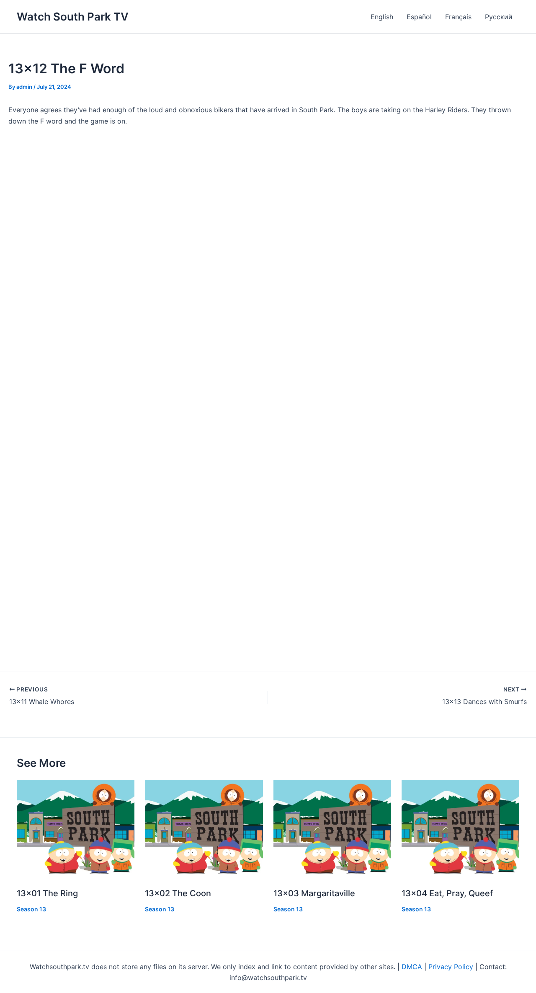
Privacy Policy (450, 966)
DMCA (412, 966)
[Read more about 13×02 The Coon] (204, 829)
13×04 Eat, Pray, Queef (447, 893)
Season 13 (31, 909)
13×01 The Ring (47, 893)
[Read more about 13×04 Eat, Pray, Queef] (460, 829)
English (382, 17)
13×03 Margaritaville (314, 893)
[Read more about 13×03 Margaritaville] (332, 829)
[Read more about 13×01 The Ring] (75, 829)
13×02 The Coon (178, 893)
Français (458, 17)
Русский (499, 17)
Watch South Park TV (73, 16)
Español (419, 17)
